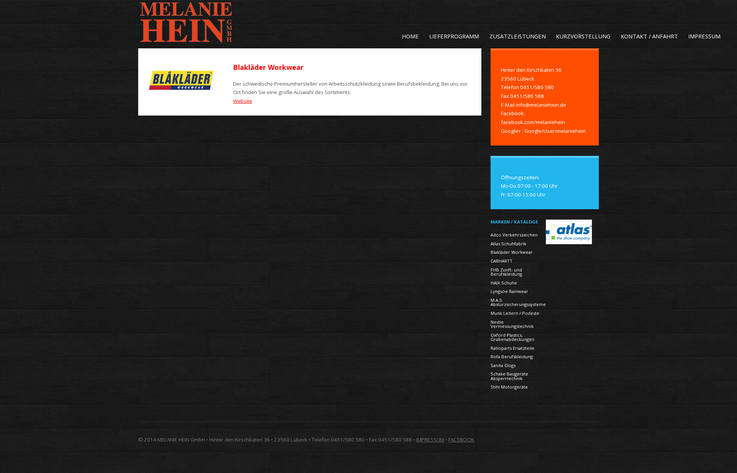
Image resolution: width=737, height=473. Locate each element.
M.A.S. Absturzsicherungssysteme (518, 302)
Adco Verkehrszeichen (514, 235)
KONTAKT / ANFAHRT (649, 36)
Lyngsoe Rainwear (509, 291)
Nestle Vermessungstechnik (512, 324)
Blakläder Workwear (512, 252)
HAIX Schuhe (504, 283)
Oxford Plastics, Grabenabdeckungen (512, 337)
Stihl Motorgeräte (509, 387)
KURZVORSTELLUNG (583, 36)
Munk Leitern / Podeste (515, 313)
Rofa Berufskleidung (512, 356)
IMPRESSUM (704, 36)
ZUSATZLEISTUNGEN (517, 36)
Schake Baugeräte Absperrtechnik (509, 376)
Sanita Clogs (503, 365)
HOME (410, 36)
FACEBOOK (461, 439)
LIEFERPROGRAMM (454, 36)
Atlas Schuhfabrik (508, 243)
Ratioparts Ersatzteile (512, 348)
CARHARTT (501, 261)
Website (242, 101)
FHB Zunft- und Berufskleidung (506, 272)
